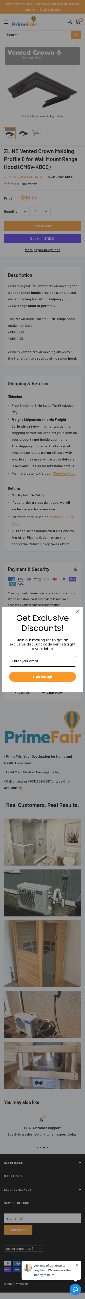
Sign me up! (42, 676)
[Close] (78, 611)
